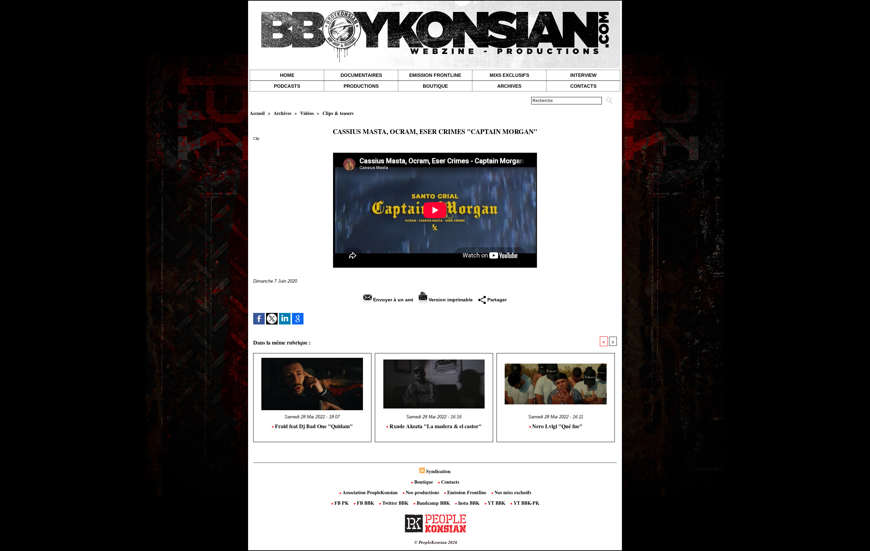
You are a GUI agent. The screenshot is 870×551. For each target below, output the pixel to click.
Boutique (435, 86)
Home (287, 75)
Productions (361, 86)
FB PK (341, 502)
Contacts (449, 481)
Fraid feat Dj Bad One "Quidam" (313, 426)
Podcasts (287, 86)
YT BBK (496, 502)
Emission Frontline (435, 75)
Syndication (438, 471)
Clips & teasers (338, 113)
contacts (583, 86)
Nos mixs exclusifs (512, 492)
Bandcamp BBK (433, 502)
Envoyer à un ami (392, 299)
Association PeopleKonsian (370, 492)
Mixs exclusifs (509, 75)
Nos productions (422, 492)
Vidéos (307, 113)
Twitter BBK (395, 502)
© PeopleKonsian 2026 (435, 542)
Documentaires (361, 75)
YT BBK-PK (525, 502)
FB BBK (365, 502)
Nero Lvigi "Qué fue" (556, 426)
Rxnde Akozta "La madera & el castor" (435, 426)
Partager (496, 299)
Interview (583, 75)
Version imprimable (450, 299)
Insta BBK (469, 502)
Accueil (257, 113)
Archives (509, 86)
